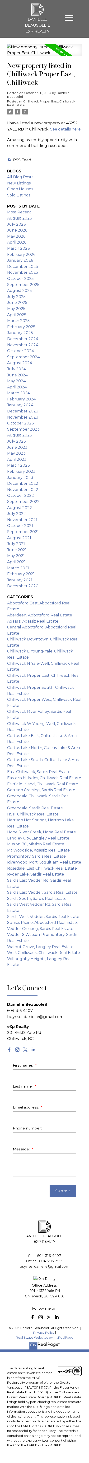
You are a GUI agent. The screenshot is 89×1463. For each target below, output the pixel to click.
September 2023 (23, 429)
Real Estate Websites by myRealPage (44, 1337)
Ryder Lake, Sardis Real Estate (35, 874)
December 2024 (22, 339)
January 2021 (19, 580)
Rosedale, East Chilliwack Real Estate (42, 868)
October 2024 (20, 351)
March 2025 (18, 320)
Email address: (26, 1107)
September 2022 (23, 501)
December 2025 (22, 266)
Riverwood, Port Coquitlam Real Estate (44, 862)
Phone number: (27, 1128)
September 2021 (23, 532)
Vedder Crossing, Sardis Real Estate (40, 928)
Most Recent (19, 212)
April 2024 (17, 387)
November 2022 (22, 489)
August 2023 (19, 435)
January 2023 (20, 477)
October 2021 (20, 525)
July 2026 (16, 224)
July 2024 (16, 369)
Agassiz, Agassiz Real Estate (32, 621)
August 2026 (19, 218)
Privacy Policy (43, 1332)
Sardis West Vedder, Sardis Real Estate (43, 916)
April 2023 (17, 459)
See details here (65, 129)
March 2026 (18, 248)
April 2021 (16, 562)
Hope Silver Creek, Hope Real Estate (41, 832)
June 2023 (17, 447)
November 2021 (22, 520)
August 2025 (19, 290)
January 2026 (20, 260)
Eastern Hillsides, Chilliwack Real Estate (44, 778)
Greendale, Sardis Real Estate (35, 808)
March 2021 (18, 568)
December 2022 (22, 483)
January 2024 (20, 405)
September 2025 (23, 284)
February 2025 (21, 327)
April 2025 (16, 315)
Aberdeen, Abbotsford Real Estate (39, 615)
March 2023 (18, 465)
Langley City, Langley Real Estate (38, 838)
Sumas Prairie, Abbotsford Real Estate (43, 922)
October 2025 (20, 278)
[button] (9, 1049)
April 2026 (16, 242)
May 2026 (16, 236)
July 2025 (16, 296)
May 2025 (16, 308)
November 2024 (22, 345)
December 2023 (22, 411)
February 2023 (21, 471)
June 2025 (17, 302)
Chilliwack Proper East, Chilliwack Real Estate (41, 103)
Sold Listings (18, 195)
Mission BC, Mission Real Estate (35, 844)
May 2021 (16, 556)
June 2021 (17, 550)
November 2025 (22, 272)
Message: (22, 1149)
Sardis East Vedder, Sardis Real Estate (42, 892)
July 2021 (16, 544)
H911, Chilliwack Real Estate (33, 814)
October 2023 (20, 423)
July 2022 (16, 513)
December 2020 (22, 586)
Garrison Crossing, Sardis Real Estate (41, 790)
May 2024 (16, 381)
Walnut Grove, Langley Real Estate (40, 947)
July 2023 (16, 441)
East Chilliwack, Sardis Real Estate (38, 772)
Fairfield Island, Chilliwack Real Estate (42, 784)
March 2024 (18, 393)
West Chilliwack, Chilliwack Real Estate (43, 952)
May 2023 (16, 453)
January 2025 (20, 332)
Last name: (23, 1086)
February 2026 (21, 254)
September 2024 (23, 357)
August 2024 (19, 363)
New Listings (19, 183)
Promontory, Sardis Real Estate (36, 856)
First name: (23, 1065)
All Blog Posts (20, 177)
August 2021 (19, 538)
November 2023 (22, 417)
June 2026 (17, 230)
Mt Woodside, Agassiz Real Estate (38, 850)
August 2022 (19, 507)
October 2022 (20, 495)
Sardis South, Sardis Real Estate (36, 898)
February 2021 (21, 574)
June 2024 (17, 375)
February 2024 (21, 399)
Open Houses (20, 189)
